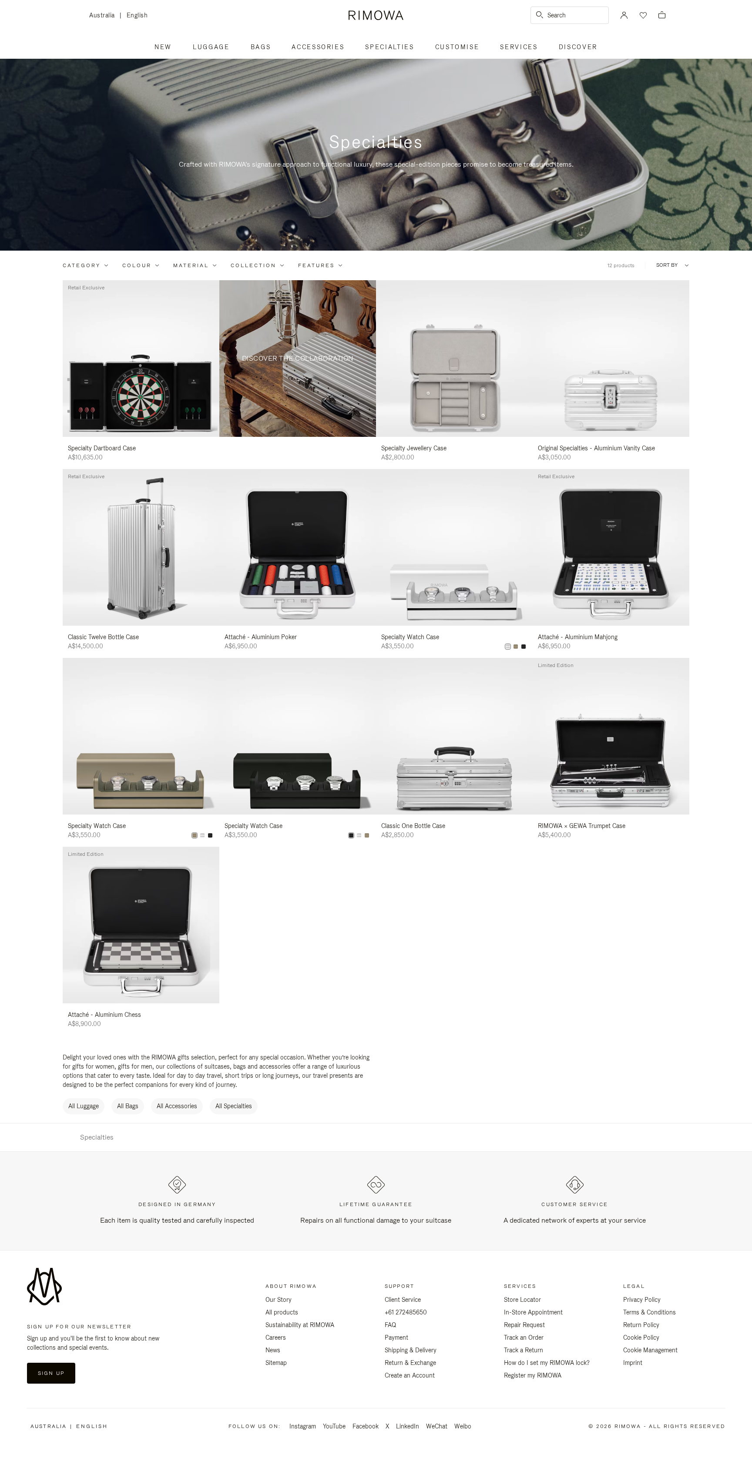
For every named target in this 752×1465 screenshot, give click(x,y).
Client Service (403, 1300)
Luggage (211, 47)
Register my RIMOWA (532, 1375)
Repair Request (524, 1325)
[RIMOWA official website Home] (375, 15)
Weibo (462, 1426)
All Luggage (83, 1106)
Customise (457, 47)
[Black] (523, 646)
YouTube (334, 1426)
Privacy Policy (642, 1300)
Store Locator (522, 1300)
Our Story (278, 1300)
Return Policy (641, 1325)
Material (191, 265)
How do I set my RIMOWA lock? (547, 1363)
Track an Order (524, 1337)
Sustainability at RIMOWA (299, 1325)
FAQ (390, 1325)
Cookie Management (650, 1350)
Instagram (302, 1426)
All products (281, 1312)
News (272, 1350)
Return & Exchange (410, 1363)
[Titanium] (516, 646)
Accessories (318, 47)
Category (82, 265)
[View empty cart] (662, 15)
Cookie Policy (641, 1337)
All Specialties (233, 1106)
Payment (396, 1337)
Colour (136, 265)
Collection (253, 265)
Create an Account (410, 1375)
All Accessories (177, 1106)
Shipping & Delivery (410, 1350)
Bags (261, 47)
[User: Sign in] (624, 15)
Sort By (667, 265)
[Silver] (508, 646)
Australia (104, 16)
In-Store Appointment (533, 1312)
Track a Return (523, 1350)
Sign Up (51, 1373)
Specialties (389, 47)
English (137, 15)
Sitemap (276, 1363)
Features (316, 265)
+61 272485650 (406, 1312)
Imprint (632, 1363)
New (163, 47)
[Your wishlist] (642, 15)
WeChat (436, 1426)
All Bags (127, 1106)
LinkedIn (407, 1426)
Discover (578, 47)
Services (518, 47)
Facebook (365, 1426)
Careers (275, 1337)
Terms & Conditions (649, 1312)
